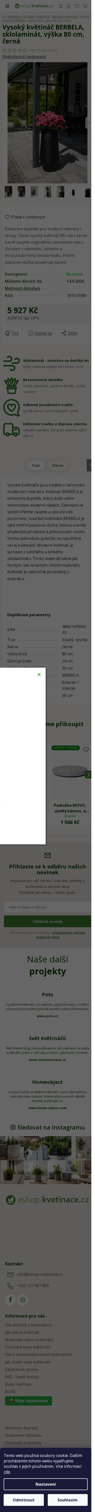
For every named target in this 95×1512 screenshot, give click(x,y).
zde (7, 1471)
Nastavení (46, 1484)
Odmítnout (24, 1500)
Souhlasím (67, 1500)
